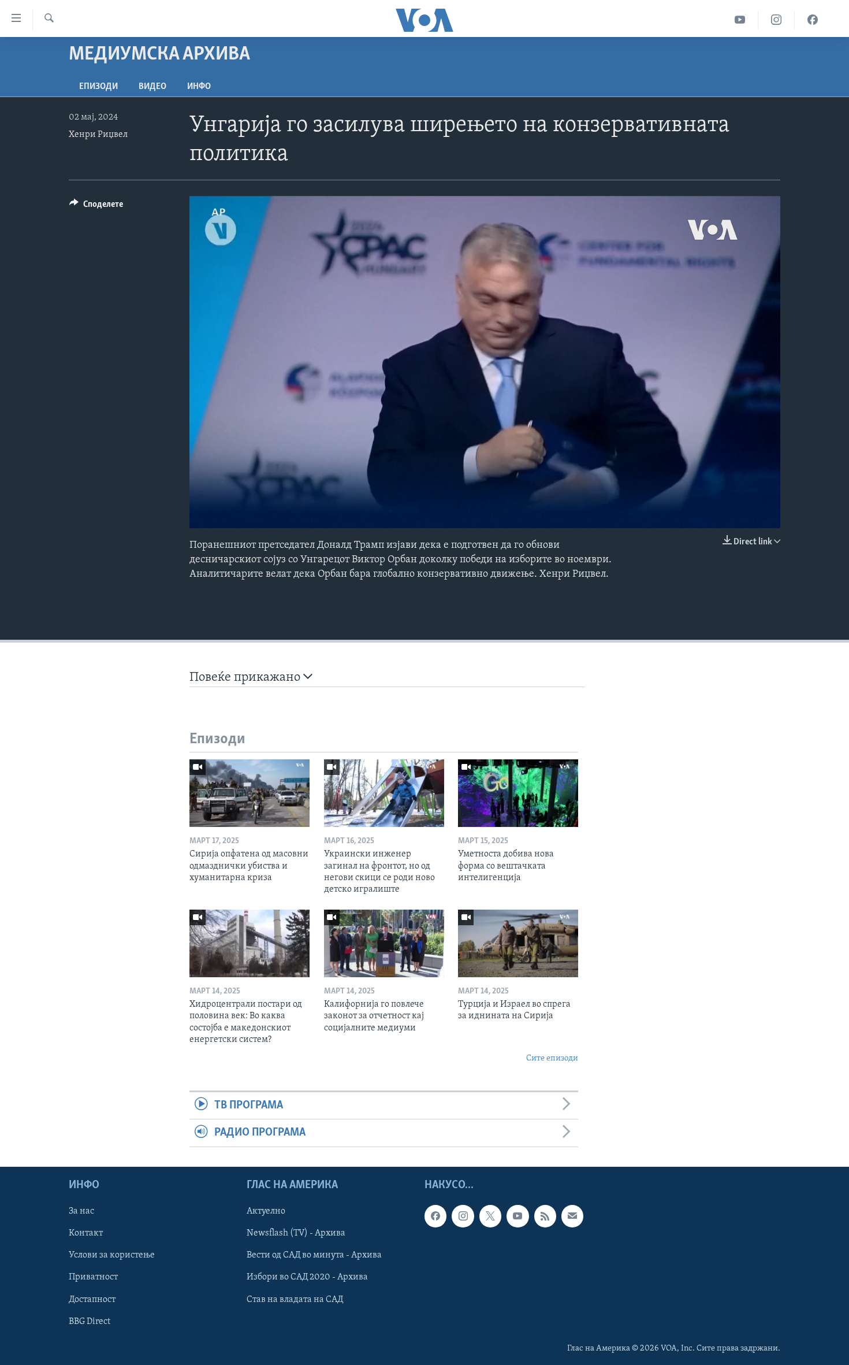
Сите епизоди (552, 1058)
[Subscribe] (572, 1216)
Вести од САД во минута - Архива (314, 1255)
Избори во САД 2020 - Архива (307, 1277)
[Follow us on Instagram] (463, 1216)
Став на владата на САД (295, 1299)
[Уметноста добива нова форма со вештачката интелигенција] (518, 793)
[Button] (96, 207)
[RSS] (545, 1216)
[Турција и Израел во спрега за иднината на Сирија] (518, 943)
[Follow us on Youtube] (517, 1216)
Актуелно (266, 1211)
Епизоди (98, 86)
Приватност (93, 1277)
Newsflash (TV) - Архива (296, 1233)
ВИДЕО (152, 86)
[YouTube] (740, 20)
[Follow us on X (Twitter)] (490, 1216)
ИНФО (199, 86)
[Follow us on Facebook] (435, 1216)
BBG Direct (89, 1321)
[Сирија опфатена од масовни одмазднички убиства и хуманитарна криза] (249, 793)
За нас (81, 1211)
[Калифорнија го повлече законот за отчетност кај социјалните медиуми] (384, 943)
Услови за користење (112, 1255)
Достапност (92, 1299)
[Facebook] (813, 20)
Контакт (86, 1233)
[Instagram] (776, 20)
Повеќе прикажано (246, 677)
